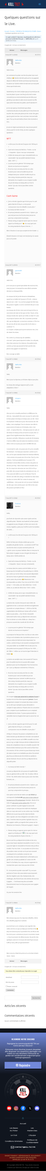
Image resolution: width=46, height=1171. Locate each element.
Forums (12, 31)
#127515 (37, 55)
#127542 (37, 903)
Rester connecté (12, 986)
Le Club (14, 1135)
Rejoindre (24, 1065)
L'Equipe (32, 1135)
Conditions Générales (14, 1141)
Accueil (7, 31)
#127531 (37, 498)
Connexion (10, 990)
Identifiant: (9, 977)
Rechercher (36, 998)
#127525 (37, 393)
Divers (39, 31)
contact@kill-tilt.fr (25, 1147)
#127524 (37, 359)
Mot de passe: (10, 982)
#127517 (37, 265)
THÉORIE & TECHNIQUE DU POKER (26, 31)
